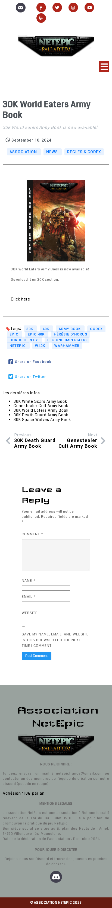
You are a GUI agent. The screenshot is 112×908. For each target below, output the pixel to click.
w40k (40, 346)
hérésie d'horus (70, 334)
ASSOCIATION (24, 152)
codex (96, 329)
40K (46, 329)
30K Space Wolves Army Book (42, 419)
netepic (18, 346)
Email (29, 596)
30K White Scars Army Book (40, 401)
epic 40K (37, 334)
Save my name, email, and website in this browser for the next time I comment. (55, 640)
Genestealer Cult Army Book (41, 405)
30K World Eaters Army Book (41, 410)
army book (70, 329)
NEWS (52, 152)
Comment (32, 534)
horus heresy (24, 340)
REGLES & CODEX (84, 152)
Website (30, 612)
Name (29, 580)
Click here (20, 299)
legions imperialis (67, 340)
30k (30, 329)
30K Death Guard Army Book (41, 415)
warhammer (66, 346)
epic (15, 334)
